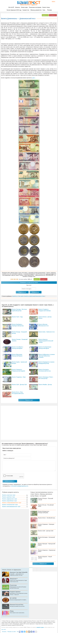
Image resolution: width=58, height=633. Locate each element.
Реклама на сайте (11, 631)
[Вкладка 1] (31, 569)
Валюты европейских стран (9, 500)
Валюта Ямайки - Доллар (45, 384)
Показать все (43, 563)
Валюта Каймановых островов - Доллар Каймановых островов (47, 356)
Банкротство (26, 10)
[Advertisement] (29, 423)
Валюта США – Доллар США (45, 530)
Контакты (4, 631)
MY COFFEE (13, 598)
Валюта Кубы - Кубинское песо (47, 331)
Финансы (17, 7)
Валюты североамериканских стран (11, 502)
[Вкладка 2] (35, 569)
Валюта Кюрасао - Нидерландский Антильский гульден (46, 341)
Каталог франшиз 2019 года (14, 10)
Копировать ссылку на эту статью (29, 282)
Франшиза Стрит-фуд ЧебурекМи (18, 572)
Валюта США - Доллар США (19, 384)
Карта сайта (3, 629)
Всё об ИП (11, 7)
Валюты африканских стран (9, 498)
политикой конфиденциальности (19, 486)
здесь (33, 77)
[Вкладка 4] (39, 569)
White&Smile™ (14, 578)
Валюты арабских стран (8, 497)
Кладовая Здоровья (15, 591)
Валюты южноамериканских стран (11, 506)
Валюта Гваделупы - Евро (19, 377)
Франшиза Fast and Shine (16, 604)
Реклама (49, 10)
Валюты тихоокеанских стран (10, 504)
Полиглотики (13, 585)
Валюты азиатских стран (8, 495)
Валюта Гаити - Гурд (17, 316)
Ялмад (11, 611)
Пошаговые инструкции (35, 7)
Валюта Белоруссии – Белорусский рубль (44, 512)
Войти (53, 1)
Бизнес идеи (24, 7)
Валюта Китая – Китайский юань (46, 517)
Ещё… (44, 10)
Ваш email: (29, 285)
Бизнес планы (46, 7)
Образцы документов (36, 10)
